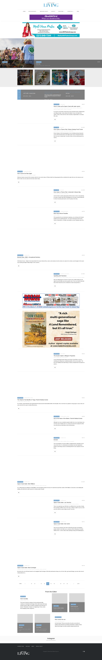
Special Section (43, 485)
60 (67, 583)
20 (34, 583)
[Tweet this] (60, 119)
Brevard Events (44, 11)
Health (22, 401)
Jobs (78, 11)
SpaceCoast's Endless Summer (78, 277)
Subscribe (60, 11)
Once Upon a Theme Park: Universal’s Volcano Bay (67, 192)
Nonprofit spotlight (15, 65)
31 (41, 583)
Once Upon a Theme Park (63, 193)
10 (31, 583)
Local (9, 65)
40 (60, 583)
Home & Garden (65, 277)
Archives (28, 646)
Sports (62, 109)
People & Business (70, 441)
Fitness (18, 401)
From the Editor (57, 441)
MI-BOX (56, 439)
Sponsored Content (27, 93)
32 (44, 583)
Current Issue (5, 65)
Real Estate (62, 357)
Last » (78, 583)
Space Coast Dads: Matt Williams (26, 483)
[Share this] (57, 119)
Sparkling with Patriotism (60, 275)
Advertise (70, 11)
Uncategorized (57, 525)
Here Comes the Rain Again (24, 173)
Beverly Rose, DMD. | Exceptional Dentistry (28, 257)
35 (54, 583)
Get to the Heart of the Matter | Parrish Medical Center (68, 418)
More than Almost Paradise (61, 213)
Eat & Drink (56, 277)
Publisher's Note (61, 621)
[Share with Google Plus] (62, 119)
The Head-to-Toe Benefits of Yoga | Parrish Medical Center (32, 399)
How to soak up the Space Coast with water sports (67, 106)
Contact (53, 11)
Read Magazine (32, 11)
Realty (66, 357)
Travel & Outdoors (67, 109)
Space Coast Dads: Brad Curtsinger (26, 567)
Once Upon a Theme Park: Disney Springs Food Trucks (68, 129)
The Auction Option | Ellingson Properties (64, 355)
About (33, 646)
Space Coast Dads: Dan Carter (62, 523)
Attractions (56, 193)
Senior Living (47, 65)
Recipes (70, 277)
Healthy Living (27, 401)
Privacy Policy (39, 646)
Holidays (60, 277)
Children (19, 485)
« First (20, 583)
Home (24, 11)
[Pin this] (65, 119)
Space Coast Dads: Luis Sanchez (62, 502)
